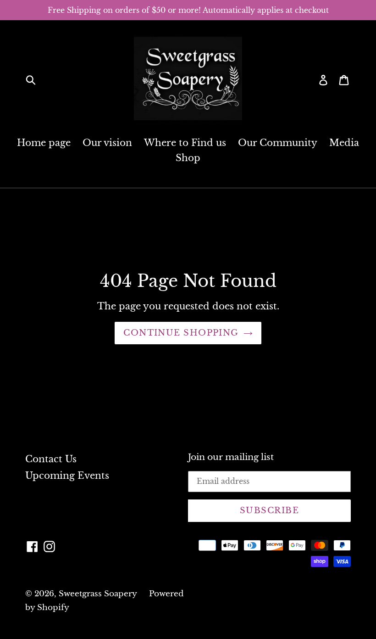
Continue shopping (180, 333)
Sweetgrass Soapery (98, 594)
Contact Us (51, 459)
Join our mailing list (231, 457)
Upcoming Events (67, 475)
